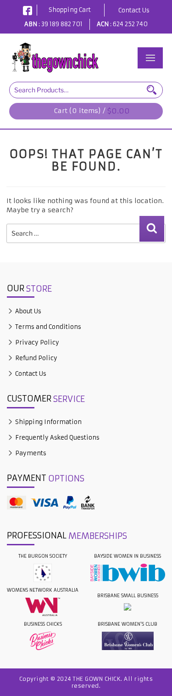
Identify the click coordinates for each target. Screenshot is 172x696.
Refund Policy (35, 358)
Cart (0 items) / (92, 111)
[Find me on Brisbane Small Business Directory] (127, 607)
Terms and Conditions (47, 327)
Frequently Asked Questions (57, 437)
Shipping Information (48, 422)
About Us (27, 311)
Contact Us (134, 10)
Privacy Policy (36, 342)
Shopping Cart (69, 10)
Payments (30, 453)
